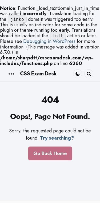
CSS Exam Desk (38, 74)
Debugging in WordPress (49, 41)
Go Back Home (50, 153)
